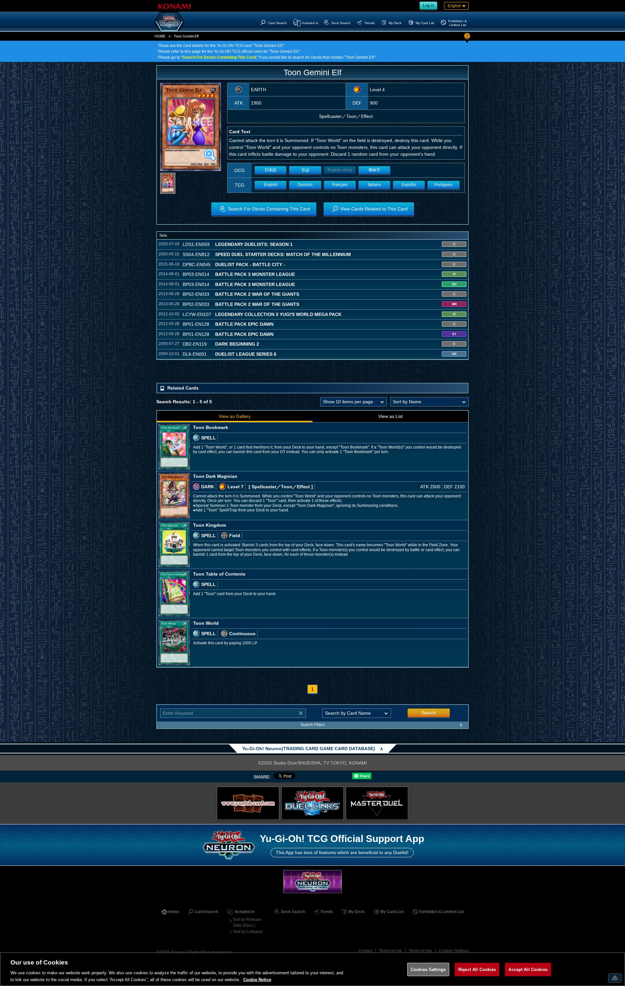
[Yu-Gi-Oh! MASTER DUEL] (377, 803)
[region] (312, 969)
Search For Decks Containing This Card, (219, 57)
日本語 (270, 170)
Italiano (374, 184)
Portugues (443, 184)
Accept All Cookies (527, 969)
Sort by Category (248, 931)
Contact (365, 951)
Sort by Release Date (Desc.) (247, 922)
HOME (160, 36)
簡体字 (374, 170)
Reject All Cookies (477, 969)
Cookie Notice (257, 979)
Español (409, 184)
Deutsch (305, 184)
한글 (305, 170)
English (270, 184)
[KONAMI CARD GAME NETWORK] (312, 881)
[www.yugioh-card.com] (248, 803)
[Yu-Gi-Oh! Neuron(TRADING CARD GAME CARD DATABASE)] (169, 21)
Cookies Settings (454, 951)
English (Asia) (339, 170)
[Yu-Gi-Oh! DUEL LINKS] (312, 803)
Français (339, 184)
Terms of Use (390, 951)
